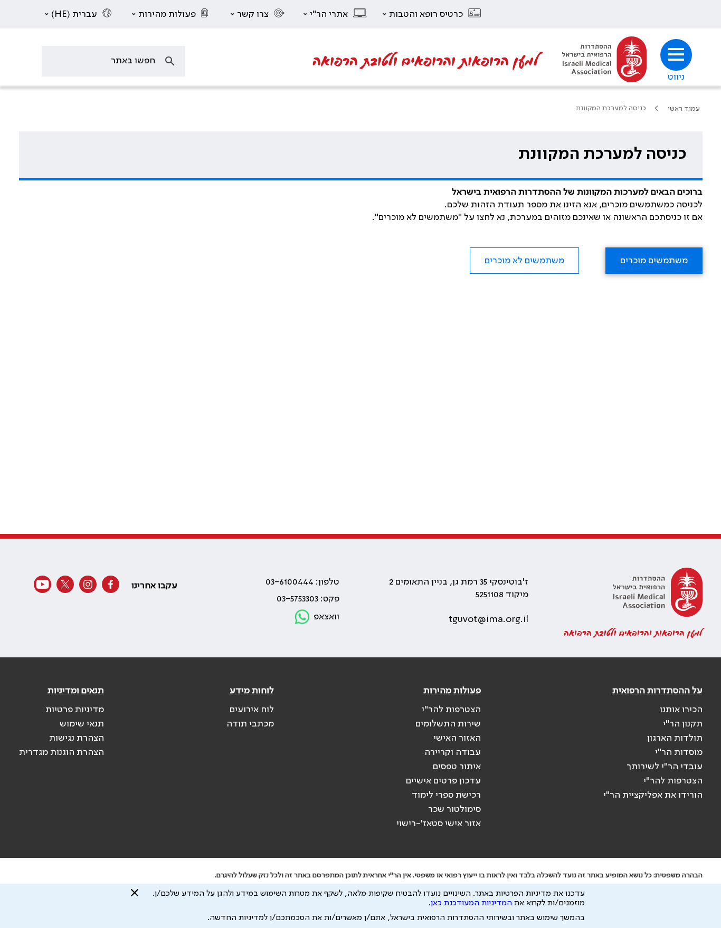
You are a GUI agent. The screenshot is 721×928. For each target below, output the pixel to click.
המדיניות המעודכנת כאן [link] (471, 903)
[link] (604, 60)
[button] (432, 14)
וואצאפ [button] (326, 616)
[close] (134, 897)
